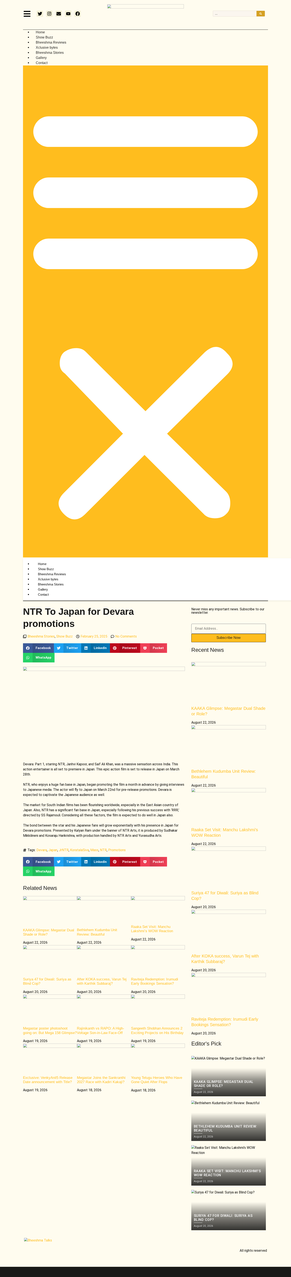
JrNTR (64, 850)
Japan (52, 850)
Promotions (117, 850)
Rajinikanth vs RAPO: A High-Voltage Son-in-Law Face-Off (100, 1030)
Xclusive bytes (47, 47)
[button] (145, 311)
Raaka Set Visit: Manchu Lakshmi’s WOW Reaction (152, 929)
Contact (42, 63)
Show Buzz (44, 37)
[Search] (260, 13)
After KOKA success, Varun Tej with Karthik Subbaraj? (102, 981)
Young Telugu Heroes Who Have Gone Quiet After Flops (156, 1080)
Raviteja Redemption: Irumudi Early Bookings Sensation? (154, 981)
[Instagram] (49, 14)
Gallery (41, 58)
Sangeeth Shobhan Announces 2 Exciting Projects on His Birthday (157, 1030)
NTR (103, 850)
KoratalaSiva (79, 850)
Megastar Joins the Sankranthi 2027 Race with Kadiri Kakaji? (101, 1080)
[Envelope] (59, 14)
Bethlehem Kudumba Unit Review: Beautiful (97, 932)
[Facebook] (78, 14)
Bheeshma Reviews (51, 42)
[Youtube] (68, 14)
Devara (41, 850)
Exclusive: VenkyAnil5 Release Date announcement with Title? (47, 1080)
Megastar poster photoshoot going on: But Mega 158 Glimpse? (50, 1030)
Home (40, 32)
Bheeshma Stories (50, 52)
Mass (94, 850)
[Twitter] (40, 14)
